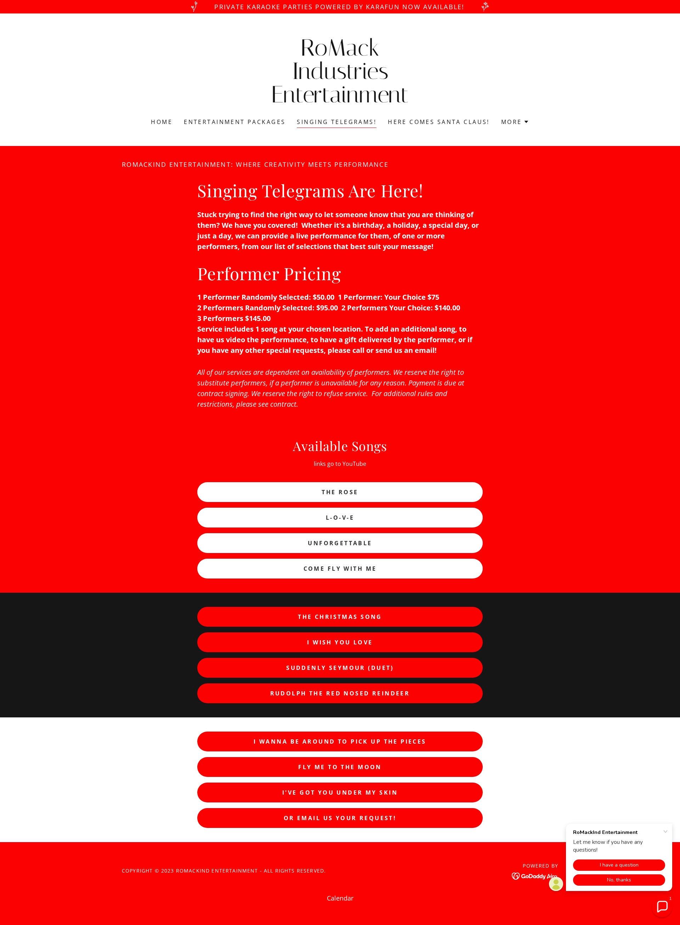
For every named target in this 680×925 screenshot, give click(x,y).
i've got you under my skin (340, 792)
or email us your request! (340, 818)
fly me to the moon (340, 767)
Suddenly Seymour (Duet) (340, 668)
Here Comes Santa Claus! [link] (439, 122)
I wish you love (340, 642)
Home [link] (161, 122)
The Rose (340, 492)
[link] (340, 100)
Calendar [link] (340, 898)
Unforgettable (340, 543)
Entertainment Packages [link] (234, 122)
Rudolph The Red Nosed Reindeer (340, 693)
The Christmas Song (340, 617)
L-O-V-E (340, 517)
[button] (515, 122)
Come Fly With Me (340, 569)
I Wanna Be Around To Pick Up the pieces (340, 741)
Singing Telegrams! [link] (336, 122)
